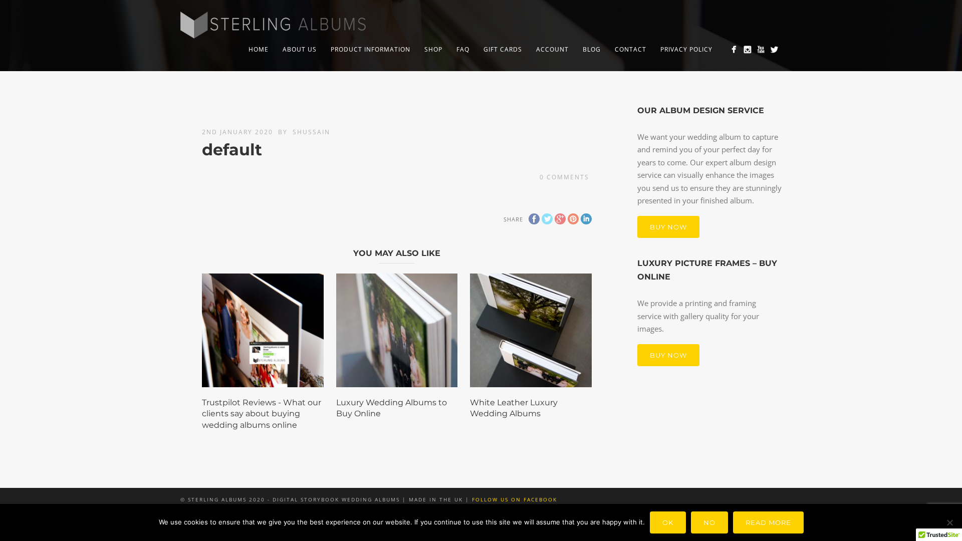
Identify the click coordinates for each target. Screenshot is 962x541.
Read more (768, 522)
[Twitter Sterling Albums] (774, 49)
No (709, 522)
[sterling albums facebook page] (734, 49)
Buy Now (668, 227)
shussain (311, 132)
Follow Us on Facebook (514, 499)
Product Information (370, 49)
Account (552, 49)
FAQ (462, 49)
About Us (300, 49)
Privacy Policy (686, 49)
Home (259, 49)
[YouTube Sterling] (761, 49)
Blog (592, 49)
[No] (949, 522)
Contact (630, 49)
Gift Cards (503, 49)
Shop (433, 49)
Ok (667, 522)
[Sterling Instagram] (747, 49)
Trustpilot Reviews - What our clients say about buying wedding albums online (261, 414)
